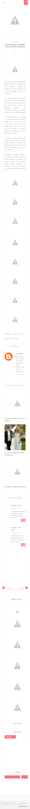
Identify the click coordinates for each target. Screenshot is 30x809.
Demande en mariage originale (16, 487)
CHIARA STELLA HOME (16, 529)
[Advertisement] (17, 756)
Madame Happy (16, 505)
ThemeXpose (15, 803)
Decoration (15, 41)
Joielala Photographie (18, 334)
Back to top (23, 806)
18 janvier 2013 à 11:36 (16, 508)
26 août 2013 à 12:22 (16, 532)
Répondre (23, 520)
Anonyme (19, 353)
